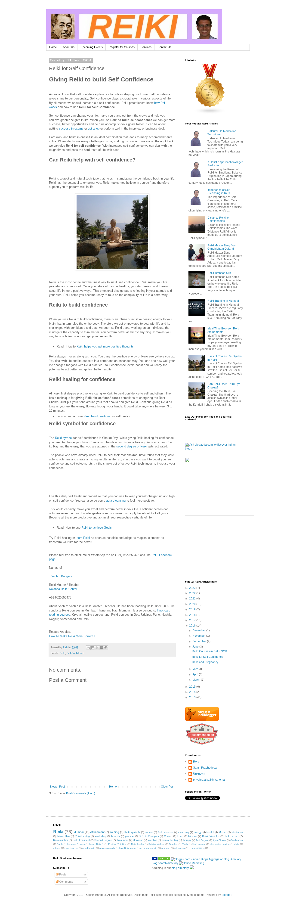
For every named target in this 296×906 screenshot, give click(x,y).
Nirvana (192, 836)
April (195, 674)
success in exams (71, 128)
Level (180, 836)
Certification (236, 840)
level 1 (210, 832)
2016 (192, 625)
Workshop (100, 836)
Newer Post (57, 786)
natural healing (170, 840)
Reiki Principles (210, 836)
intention (152, 840)
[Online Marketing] (191, 863)
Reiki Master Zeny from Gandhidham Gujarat (221, 247)
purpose (165, 848)
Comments (66, 881)
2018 (192, 615)
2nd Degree (202, 840)
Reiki (62, 653)
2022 (192, 593)
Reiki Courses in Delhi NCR (209, 651)
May (195, 668)
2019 (192, 609)
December (199, 630)
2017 (192, 620)
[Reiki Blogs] (210, 113)
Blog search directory (165, 863)
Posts (62, 874)
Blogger (226, 895)
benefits (115, 836)
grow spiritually (107, 848)
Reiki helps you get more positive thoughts (105, 346)
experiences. (71, 848)
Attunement (97, 832)
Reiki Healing (82, 836)
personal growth (148, 848)
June (195, 646)
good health (88, 848)
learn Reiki (83, 538)
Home (53, 47)
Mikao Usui (63, 836)
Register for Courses (122, 47)
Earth (60, 844)
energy (198, 832)
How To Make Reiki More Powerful (72, 636)
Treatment (122, 840)
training (114, 832)
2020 (192, 604)
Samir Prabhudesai (205, 767)
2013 (192, 697)
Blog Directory (232, 859)
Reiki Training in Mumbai (223, 300)
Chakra (168, 836)
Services (146, 47)
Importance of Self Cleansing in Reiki (219, 191)
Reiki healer (137, 844)
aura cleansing (116, 500)
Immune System (76, 844)
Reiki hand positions (97, 416)
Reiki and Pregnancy (205, 662)
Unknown (199, 773)
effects (56, 848)
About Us (68, 47)
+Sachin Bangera (60, 576)
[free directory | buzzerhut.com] (192, 868)
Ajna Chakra (219, 840)
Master (223, 832)
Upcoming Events (91, 47)
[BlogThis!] (92, 647)
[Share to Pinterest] (106, 647)
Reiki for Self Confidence (207, 656)
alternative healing (220, 844)
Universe (138, 840)
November (199, 635)
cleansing (183, 832)
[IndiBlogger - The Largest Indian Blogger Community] (202, 720)
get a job (93, 128)
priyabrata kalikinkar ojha (209, 779)
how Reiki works (127, 848)
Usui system (198, 844)
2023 (192, 588)
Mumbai (79, 832)
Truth (185, 844)
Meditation (237, 832)
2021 (192, 598)
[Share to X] (97, 647)
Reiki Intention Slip (219, 273)
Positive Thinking (117, 844)
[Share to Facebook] (101, 647)
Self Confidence (75, 653)
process (129, 836)
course (149, 832)
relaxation (179, 848)
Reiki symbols (132, 832)
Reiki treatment (81, 840)
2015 (192, 686)
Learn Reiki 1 (96, 844)
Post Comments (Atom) (80, 793)
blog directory (180, 868)
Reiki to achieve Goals (96, 527)
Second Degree (103, 840)
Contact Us (164, 47)
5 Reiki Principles (149, 836)
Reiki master (232, 836)
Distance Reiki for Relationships (218, 219)
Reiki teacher (60, 840)
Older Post (167, 786)
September (199, 641)
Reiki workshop (156, 844)
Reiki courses (165, 832)
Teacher (173, 844)
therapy (187, 840)
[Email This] (88, 647)
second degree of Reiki (131, 446)
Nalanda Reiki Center (63, 589)
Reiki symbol (63, 438)
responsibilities (196, 848)
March (196, 679)
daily (236, 844)
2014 (192, 692)
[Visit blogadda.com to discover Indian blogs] (214, 448)
